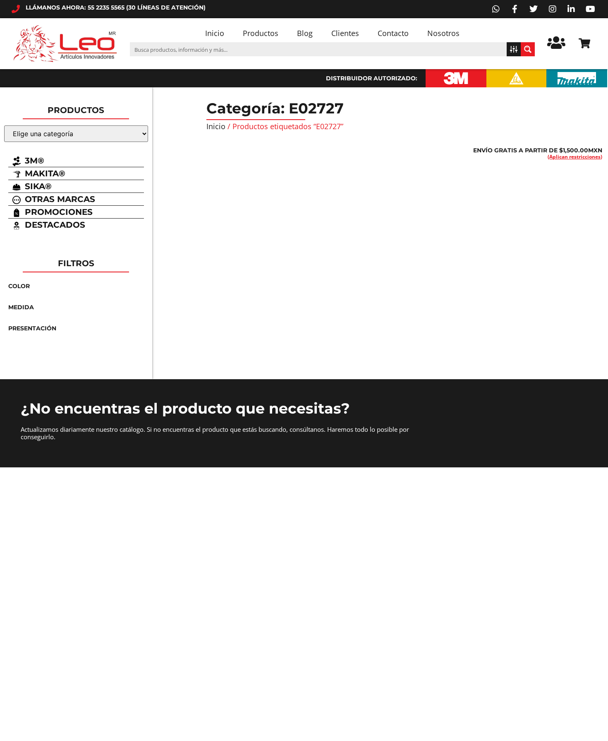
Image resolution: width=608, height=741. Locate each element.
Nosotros (443, 33)
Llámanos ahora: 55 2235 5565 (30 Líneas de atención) (116, 7)
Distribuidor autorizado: (371, 78)
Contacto (393, 33)
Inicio (214, 33)
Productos (260, 33)
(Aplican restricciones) (575, 156)
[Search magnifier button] (528, 49)
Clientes (345, 33)
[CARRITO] (584, 43)
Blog (305, 33)
